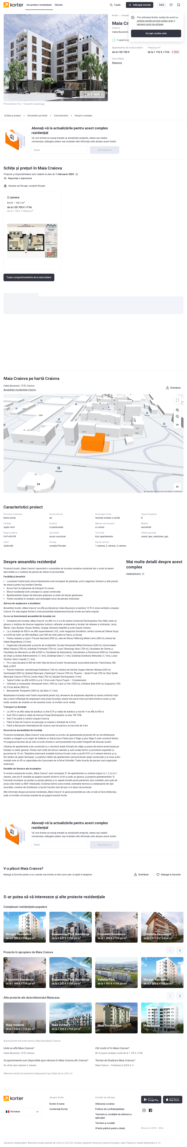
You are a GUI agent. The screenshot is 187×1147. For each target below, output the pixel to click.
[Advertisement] (93, 345)
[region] (93, 443)
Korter (115, 15)
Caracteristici (61, 115)
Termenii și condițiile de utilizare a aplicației (113, 1116)
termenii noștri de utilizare (150, 24)
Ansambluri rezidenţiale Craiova (20, 389)
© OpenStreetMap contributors (170, 491)
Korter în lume (56, 1103)
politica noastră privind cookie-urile (155, 20)
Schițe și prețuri (12, 115)
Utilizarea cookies (105, 1103)
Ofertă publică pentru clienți (110, 1128)
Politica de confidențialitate (109, 1109)
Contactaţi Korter (58, 1109)
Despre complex (83, 115)
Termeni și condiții (105, 1123)
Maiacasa (117, 62)
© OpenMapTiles (150, 491)
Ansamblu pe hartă (37, 115)
